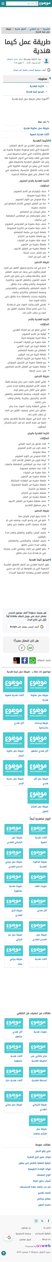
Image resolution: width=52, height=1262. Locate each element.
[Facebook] (48, 1221)
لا (22, 647)
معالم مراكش (44, 1199)
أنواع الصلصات (44, 1175)
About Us (46, 1239)
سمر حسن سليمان (15, 59)
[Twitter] (42, 1221)
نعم (30, 647)
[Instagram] (36, 1221)
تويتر (16, 660)
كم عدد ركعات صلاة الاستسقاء (35, 1187)
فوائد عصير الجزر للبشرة (39, 1157)
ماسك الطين (44, 1205)
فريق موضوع (25, 1239)
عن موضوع (26, 1228)
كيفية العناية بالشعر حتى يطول (34, 1163)
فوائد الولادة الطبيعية (39, 1169)
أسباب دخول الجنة (42, 1181)
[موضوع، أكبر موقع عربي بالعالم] (45, 4)
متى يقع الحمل (43, 1151)
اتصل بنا (47, 1228)
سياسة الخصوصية (23, 1234)
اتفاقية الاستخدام (43, 1234)
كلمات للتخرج (44, 1193)
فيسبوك (24, 660)
